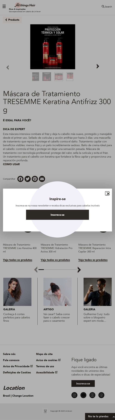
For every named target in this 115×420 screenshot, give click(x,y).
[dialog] (57, 210)
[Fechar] (107, 193)
